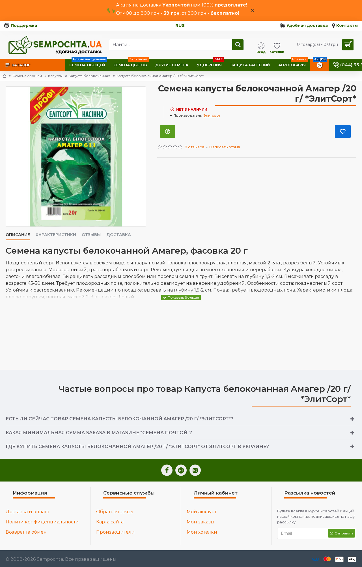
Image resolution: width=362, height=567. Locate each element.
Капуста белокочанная (89, 76)
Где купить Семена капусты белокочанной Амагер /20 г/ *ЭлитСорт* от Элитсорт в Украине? (137, 446)
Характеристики (56, 234)
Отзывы (91, 234)
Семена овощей (27, 76)
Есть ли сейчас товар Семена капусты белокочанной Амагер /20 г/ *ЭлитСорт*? (119, 418)
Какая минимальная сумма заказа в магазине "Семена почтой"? (99, 432)
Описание (18, 234)
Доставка (118, 234)
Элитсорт (211, 115)
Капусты (55, 76)
